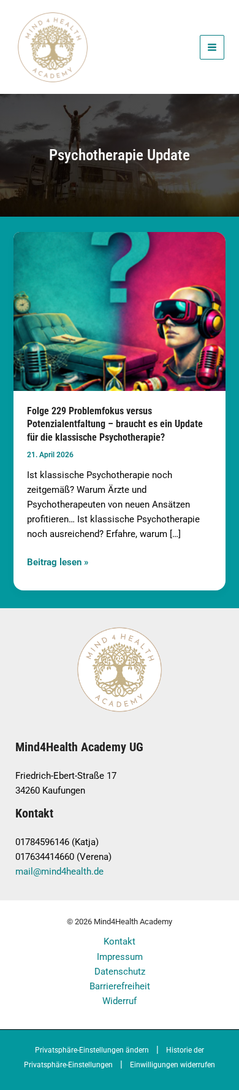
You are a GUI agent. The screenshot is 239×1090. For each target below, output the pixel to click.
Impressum (120, 956)
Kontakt (119, 941)
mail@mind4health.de (59, 871)
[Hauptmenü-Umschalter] (212, 47)
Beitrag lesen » (57, 561)
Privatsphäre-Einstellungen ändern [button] (92, 1050)
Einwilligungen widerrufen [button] (172, 1065)
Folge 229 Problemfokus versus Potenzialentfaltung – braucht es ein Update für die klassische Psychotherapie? (115, 424)
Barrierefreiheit (119, 986)
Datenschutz (119, 971)
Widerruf (119, 1001)
